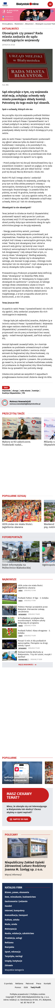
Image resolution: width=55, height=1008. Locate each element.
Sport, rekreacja (13, 951)
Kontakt (47, 983)
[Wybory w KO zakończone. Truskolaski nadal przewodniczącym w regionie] (21, 428)
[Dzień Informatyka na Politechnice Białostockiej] (21, 551)
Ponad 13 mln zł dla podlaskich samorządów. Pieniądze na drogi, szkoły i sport (33, 643)
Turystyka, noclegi (14, 956)
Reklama (9, 942)
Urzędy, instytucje (13, 961)
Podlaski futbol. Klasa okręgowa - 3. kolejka (34, 631)
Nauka (20, 626)
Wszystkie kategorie (14, 970)
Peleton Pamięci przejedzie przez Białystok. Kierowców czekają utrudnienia (33, 609)
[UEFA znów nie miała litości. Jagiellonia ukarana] (21, 511)
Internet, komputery (14, 910)
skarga (15, 391)
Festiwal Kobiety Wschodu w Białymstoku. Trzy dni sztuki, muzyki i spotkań (35, 654)
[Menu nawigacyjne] (50, 4)
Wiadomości (19, 24)
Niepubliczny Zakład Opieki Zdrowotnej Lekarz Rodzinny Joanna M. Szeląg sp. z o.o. (25, 866)
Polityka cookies (37, 994)
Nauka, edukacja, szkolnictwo (19, 933)
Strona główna (7, 24)
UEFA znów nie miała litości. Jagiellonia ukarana (17, 526)
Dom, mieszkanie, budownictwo (20, 897)
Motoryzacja (11, 929)
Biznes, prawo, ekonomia (17, 892)
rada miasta (25, 391)
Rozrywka (9, 947)
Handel (8, 906)
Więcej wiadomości (25, 665)
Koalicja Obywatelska (11, 393)
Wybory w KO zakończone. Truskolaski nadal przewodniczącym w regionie (18, 443)
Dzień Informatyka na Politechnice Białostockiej (16, 566)
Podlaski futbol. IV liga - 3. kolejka (33, 598)
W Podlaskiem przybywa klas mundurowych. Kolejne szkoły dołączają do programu (31, 620)
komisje (35, 391)
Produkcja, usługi (13, 938)
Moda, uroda (11, 924)
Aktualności (29, 24)
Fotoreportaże (12, 536)
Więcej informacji (13, 874)
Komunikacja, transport (16, 915)
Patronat (30, 983)
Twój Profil (35, 987)
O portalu (8, 983)
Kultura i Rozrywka (24, 659)
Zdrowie (9, 965)
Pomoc (18, 987)
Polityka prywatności (19, 994)
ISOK (26, 987)
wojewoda (6, 391)
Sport (20, 590)
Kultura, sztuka (12, 919)
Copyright (10, 997)
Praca (38, 983)
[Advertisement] (27, 470)
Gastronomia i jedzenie (16, 901)
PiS (23, 393)
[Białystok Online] (27, 4)
